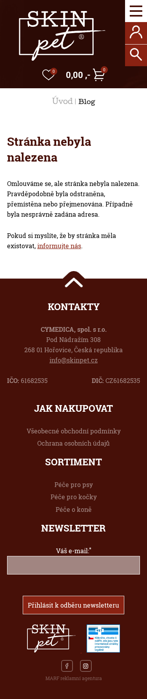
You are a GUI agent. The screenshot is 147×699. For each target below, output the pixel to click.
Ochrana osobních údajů (73, 443)
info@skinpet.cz (73, 360)
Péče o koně (74, 509)
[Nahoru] (74, 280)
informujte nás (59, 246)
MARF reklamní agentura (73, 678)
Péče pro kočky (74, 497)
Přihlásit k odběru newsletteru (73, 605)
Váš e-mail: (73, 550)
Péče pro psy (73, 484)
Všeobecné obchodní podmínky (74, 431)
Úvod (62, 102)
